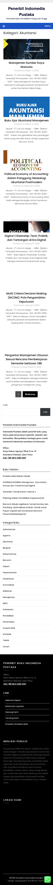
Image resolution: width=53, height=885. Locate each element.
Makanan (7, 591)
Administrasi (9, 529)
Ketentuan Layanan (14, 706)
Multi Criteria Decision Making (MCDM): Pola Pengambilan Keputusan (26, 298)
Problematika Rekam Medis (16, 476)
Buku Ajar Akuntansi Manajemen (26, 120)
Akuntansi (8, 541)
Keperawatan (10, 572)
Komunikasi (8, 584)
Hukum (6, 566)
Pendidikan (8, 615)
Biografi (6, 547)
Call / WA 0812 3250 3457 (14, 457)
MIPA (5, 603)
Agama (6, 535)
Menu (47, 25)
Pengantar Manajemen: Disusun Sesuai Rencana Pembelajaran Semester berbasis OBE (26, 359)
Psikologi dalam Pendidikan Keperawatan (23, 498)
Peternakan (9, 621)
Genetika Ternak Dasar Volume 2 (19, 491)
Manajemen (9, 597)
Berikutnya (30, 394)
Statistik (7, 634)
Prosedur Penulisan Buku (16, 724)
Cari (5, 405)
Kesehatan (8, 578)
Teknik (6, 640)
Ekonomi (7, 560)
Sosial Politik (9, 628)
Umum (6, 646)
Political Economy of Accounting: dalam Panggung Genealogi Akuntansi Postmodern (26, 178)
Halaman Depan (13, 700)
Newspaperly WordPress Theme (30, 880)
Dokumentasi (9, 554)
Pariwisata (8, 609)
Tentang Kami (12, 718)
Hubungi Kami (11, 712)
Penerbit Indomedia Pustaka (26, 11)
